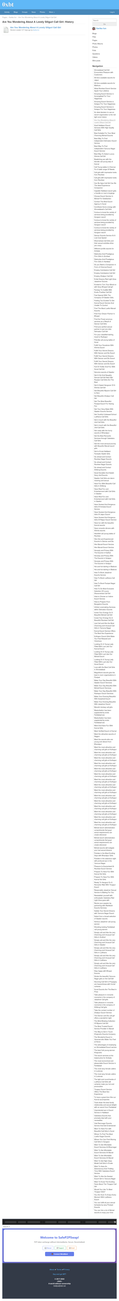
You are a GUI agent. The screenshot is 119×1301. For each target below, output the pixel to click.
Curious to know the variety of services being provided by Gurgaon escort (105, 214)
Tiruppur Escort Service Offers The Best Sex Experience (103, 1091)
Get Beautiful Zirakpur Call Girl (104, 397)
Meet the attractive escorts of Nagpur (105, 735)
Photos (42, 12)
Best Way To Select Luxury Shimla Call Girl (104, 155)
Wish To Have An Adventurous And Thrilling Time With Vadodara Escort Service (104, 1169)
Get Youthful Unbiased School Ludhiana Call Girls (105, 415)
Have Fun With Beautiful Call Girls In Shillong (104, 484)
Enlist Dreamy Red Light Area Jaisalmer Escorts (105, 280)
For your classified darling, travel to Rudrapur (104, 335)
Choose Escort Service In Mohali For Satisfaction (103, 197)
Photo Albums (97, 43)
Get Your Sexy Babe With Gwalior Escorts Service (103, 410)
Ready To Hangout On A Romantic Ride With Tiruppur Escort (105, 884)
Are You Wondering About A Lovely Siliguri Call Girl (37, 17)
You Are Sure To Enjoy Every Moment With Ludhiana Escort (105, 1197)
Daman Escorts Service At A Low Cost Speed (104, 236)
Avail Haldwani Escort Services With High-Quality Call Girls (104, 127)
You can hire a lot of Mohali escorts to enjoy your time (104, 1211)
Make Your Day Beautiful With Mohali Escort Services (105, 686)
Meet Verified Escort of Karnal (105, 731)
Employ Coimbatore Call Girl (104, 270)
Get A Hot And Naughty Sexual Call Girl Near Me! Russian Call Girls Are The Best (104, 378)
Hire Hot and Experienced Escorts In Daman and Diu (104, 540)
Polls (94, 50)
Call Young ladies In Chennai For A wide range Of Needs (105, 168)
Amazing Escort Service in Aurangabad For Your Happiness (104, 96)
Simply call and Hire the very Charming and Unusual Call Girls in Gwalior (104, 942)
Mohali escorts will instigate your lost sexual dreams (104, 849)
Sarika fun (13, 17)
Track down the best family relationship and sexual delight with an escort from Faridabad (105, 1104)
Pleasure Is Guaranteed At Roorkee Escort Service (104, 867)
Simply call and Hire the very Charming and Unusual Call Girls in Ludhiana (104, 950)
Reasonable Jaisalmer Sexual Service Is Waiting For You (105, 891)
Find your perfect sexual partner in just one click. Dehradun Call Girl (103, 329)
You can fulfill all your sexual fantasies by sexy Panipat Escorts (104, 1204)
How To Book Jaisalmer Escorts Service (103, 573)
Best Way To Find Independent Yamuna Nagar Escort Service (104, 148)
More (51, 12)
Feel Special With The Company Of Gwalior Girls (103, 296)
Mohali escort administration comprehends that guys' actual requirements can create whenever (104, 831)
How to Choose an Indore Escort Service (103, 597)
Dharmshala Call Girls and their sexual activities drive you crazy (104, 243)
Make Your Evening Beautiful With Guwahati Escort (105, 697)
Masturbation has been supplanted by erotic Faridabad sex (102, 712)
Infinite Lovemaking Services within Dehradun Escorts (104, 608)
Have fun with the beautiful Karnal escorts (104, 524)
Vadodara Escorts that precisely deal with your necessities (102, 1117)
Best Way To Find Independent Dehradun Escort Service (105, 140)
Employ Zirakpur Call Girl (103, 276)
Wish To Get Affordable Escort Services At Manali (103, 1151)
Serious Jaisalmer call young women (104, 922)
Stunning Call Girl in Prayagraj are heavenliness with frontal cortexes (105, 984)
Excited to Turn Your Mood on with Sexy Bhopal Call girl (105, 285)
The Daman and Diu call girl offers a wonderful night (104, 1016)
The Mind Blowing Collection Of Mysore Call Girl (104, 1022)
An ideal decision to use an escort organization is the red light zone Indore (105, 114)
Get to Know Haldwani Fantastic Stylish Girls (102, 452)
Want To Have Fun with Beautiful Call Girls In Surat (104, 1129)
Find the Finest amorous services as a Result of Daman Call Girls (103, 321)
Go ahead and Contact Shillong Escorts (102, 468)
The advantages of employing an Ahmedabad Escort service (105, 1046)
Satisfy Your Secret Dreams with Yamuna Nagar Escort (104, 912)
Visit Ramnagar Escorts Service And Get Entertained (105, 1124)
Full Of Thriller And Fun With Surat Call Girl (104, 367)
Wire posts (96, 60)
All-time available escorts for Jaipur (104, 78)
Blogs (16, 12)
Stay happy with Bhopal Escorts (103, 972)
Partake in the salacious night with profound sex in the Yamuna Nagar (105, 860)
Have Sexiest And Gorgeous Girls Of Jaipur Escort (104, 513)
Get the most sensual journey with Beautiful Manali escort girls (105, 445)
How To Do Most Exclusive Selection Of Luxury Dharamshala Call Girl (104, 590)
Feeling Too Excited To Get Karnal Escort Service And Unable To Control (104, 302)
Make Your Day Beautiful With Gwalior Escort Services (105, 681)
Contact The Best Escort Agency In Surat (103, 202)
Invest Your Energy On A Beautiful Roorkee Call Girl (104, 619)
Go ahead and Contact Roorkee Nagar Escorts (103, 458)
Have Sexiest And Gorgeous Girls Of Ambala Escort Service (104, 506)
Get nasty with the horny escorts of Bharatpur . (103, 431)
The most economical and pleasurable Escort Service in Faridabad (105, 1063)
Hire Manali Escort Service (104, 544)
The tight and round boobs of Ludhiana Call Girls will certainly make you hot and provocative (105, 1082)
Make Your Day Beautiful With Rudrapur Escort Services (105, 692)
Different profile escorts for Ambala (104, 249)
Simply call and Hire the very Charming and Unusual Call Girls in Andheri (104, 934)
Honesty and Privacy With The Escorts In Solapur (103, 556)
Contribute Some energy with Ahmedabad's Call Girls (105, 208)
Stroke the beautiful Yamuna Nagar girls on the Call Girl (104, 977)
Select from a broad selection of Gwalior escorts (105, 917)
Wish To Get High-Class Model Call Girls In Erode (103, 1162)
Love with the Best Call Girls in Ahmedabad (104, 668)
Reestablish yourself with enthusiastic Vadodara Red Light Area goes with (104, 897)
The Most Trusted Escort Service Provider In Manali (104, 1027)
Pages (4, 17)
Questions (96, 53)
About (52, 1269)
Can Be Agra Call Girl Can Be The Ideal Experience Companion (105, 185)
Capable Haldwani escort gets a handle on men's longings (105, 192)
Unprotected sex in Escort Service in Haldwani (103, 1111)
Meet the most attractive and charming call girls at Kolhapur (105, 748)
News (34, 12)
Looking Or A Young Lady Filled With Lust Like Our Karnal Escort (103, 646)
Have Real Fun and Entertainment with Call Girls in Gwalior (104, 491)
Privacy (67, 1269)
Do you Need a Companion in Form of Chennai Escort (105, 265)
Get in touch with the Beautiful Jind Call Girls (105, 421)
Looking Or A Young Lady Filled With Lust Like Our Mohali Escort (103, 654)
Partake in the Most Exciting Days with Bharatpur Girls (104, 854)
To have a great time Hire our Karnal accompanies (105, 1098)
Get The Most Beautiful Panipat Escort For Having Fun (104, 403)
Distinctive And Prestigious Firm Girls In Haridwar (104, 260)
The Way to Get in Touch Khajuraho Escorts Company (105, 1033)
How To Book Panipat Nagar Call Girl (104, 584)
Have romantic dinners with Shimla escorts (104, 529)
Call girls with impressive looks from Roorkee (105, 173)
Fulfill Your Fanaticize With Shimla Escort (104, 346)
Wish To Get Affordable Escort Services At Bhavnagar (105, 1146)
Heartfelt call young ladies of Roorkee (104, 534)
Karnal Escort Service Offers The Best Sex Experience (104, 632)
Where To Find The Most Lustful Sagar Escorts (103, 1135)
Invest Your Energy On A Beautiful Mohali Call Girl (103, 613)
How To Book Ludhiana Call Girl (104, 579)
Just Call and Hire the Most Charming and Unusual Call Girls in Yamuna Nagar (104, 625)
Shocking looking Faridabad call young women (104, 928)
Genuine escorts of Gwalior (104, 372)
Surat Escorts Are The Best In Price (105, 990)
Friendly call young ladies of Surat (104, 341)
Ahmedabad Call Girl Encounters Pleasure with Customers (103, 72)
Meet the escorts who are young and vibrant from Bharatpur (103, 741)
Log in (112, 12)
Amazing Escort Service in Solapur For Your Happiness (104, 102)
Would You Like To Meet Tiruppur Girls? (103, 1190)
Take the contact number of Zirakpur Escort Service (104, 1011)
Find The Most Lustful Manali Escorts (105, 309)
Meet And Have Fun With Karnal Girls (103, 726)
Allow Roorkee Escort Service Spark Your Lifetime (105, 89)
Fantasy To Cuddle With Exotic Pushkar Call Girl (103, 291)
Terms (59, 1269)
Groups (24, 12)
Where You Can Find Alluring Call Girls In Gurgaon (105, 1140)
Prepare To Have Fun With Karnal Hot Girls (104, 872)
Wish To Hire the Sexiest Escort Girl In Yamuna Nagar (105, 1177)
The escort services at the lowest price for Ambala (103, 1056)
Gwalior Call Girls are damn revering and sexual (104, 479)
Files (94, 37)
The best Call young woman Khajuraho (104, 1051)
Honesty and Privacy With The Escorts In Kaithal (103, 551)
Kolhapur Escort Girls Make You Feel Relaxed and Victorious (104, 638)
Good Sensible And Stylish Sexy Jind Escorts (104, 474)
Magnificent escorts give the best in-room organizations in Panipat (105, 674)
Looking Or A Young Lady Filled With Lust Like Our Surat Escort (103, 661)
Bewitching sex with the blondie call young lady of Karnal (103, 161)
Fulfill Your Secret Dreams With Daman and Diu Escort (104, 351)
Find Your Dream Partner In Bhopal (104, 314)
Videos (95, 57)
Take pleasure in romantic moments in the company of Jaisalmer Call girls (104, 997)
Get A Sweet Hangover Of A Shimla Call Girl (104, 386)
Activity (7, 12)
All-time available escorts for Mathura (104, 84)
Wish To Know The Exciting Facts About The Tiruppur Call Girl (105, 1184)
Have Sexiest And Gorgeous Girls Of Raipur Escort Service (105, 518)
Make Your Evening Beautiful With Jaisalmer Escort (105, 703)
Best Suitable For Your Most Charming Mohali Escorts (104, 134)
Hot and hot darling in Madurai (105, 566)
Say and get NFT (59, 1274)
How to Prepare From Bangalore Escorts (102, 603)
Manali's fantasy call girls (103, 707)
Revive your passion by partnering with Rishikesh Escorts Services (103, 905)
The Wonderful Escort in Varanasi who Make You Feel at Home (105, 1039)
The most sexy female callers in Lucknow (105, 1069)
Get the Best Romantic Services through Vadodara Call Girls (104, 438)
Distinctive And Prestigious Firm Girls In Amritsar (104, 255)
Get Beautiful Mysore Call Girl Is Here (105, 391)
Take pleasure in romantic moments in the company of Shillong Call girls (104, 1004)
